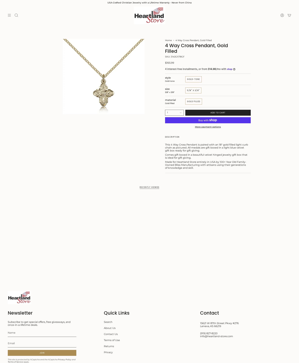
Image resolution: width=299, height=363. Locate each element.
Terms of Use (112, 340)
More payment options (208, 126)
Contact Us (111, 334)
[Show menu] (9, 15)
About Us (110, 328)
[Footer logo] (19, 297)
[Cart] (289, 15)
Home (168, 40)
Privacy (108, 352)
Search (108, 322)
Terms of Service (15, 362)
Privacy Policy (64, 359)
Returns (109, 346)
